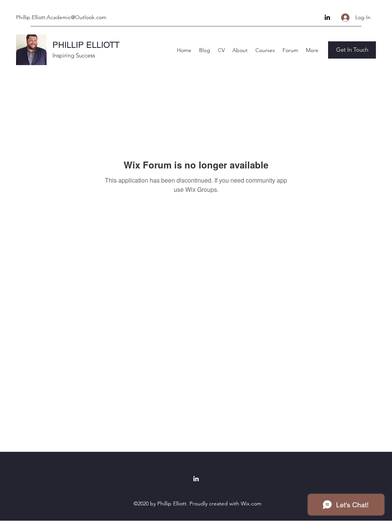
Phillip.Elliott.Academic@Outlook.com (61, 17)
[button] (352, 50)
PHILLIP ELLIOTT (85, 45)
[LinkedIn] (327, 17)
